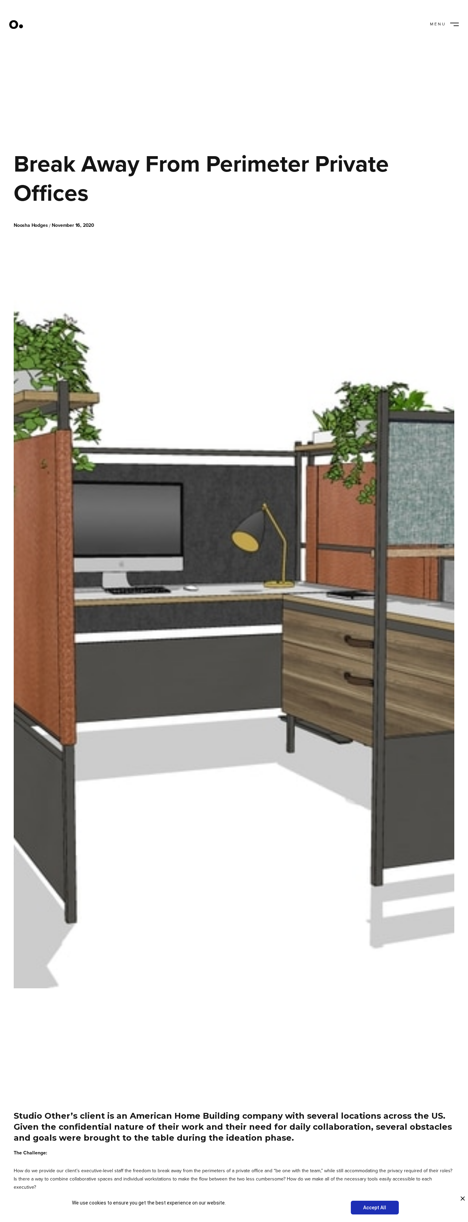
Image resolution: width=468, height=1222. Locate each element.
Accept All (374, 1207)
